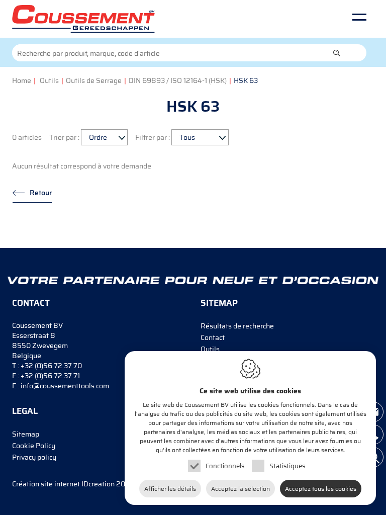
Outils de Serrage (94, 80)
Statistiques (287, 466)
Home (21, 80)
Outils (49, 80)
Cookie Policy (33, 445)
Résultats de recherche (237, 325)
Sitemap (25, 434)
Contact (213, 337)
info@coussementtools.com (65, 385)
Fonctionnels (225, 466)
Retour (41, 192)
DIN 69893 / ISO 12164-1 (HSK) (178, 80)
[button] (336, 53)
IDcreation (63, 483)
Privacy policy (34, 457)
